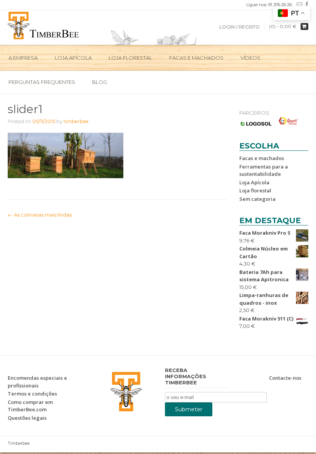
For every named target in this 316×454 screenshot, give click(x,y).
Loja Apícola (73, 58)
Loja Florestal (130, 58)
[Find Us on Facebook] (305, 4)
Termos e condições (32, 393)
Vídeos (250, 58)
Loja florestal (255, 190)
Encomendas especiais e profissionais (37, 381)
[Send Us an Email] (298, 4)
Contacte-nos (285, 377)
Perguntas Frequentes (41, 82)
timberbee (76, 121)
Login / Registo (239, 27)
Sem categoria (257, 198)
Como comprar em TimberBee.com (30, 406)
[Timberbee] (44, 24)
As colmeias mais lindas (40, 215)
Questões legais (27, 417)
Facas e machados (196, 58)
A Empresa (23, 58)
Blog (99, 82)
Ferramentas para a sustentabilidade (263, 170)
